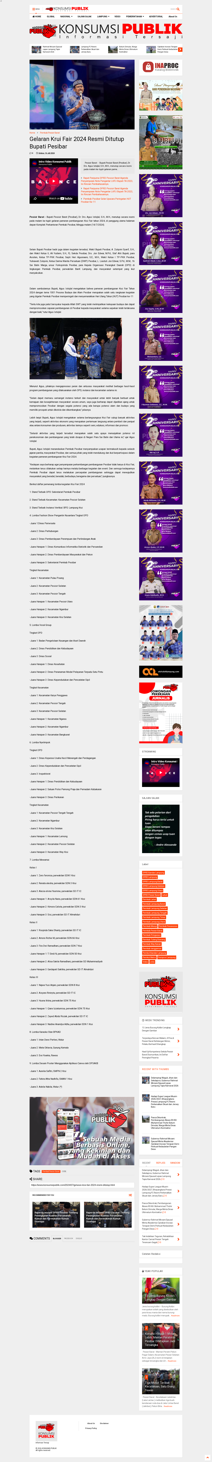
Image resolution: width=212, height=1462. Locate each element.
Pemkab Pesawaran (168, 926)
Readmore (175, 1316)
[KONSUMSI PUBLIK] (67, 10)
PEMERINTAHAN (134, 16)
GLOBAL (51, 16)
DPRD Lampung (150, 877)
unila (152, 962)
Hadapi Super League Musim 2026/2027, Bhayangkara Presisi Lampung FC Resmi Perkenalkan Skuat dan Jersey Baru (165, 1101)
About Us (173, 16)
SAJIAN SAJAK (84, 16)
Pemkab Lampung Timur (154, 917)
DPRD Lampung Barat (153, 881)
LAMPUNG (102, 16)
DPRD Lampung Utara (153, 890)
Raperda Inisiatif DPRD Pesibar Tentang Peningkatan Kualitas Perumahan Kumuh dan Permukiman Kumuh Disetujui (56, 1217)
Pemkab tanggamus (152, 948)
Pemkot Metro (149, 957)
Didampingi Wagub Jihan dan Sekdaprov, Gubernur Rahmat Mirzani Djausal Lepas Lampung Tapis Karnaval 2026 (129, 46)
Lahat (164, 895)
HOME (38, 16)
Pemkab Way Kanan (152, 944)
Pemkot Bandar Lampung (154, 953)
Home (32, 133)
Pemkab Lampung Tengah (155, 913)
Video (145, 962)
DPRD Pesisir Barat (151, 895)
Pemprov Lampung (167, 957)
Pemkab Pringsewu (152, 935)
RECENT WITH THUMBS (155, 1069)
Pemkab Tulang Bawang (154, 939)
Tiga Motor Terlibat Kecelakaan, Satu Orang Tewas (160, 1386)
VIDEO (117, 16)
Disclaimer (104, 1423)
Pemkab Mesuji (150, 926)
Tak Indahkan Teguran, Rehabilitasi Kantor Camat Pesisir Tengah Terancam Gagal (52, 48)
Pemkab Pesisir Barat (50, 133)
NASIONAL (65, 16)
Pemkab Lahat (149, 899)
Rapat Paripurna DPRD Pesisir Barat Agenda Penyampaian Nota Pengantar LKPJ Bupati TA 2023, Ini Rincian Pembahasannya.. (107, 181)
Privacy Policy (91, 1428)
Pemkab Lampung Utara (154, 922)
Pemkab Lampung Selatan (155, 908)
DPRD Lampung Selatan (154, 886)
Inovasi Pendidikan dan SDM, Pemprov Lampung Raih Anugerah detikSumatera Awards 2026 (90, 46)
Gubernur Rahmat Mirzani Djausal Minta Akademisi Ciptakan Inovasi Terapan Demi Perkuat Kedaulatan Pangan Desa (165, 1143)
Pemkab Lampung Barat (154, 904)
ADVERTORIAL (156, 16)
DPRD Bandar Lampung (153, 873)
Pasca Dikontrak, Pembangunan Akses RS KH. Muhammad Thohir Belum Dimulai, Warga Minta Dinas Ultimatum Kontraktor (164, 1122)
